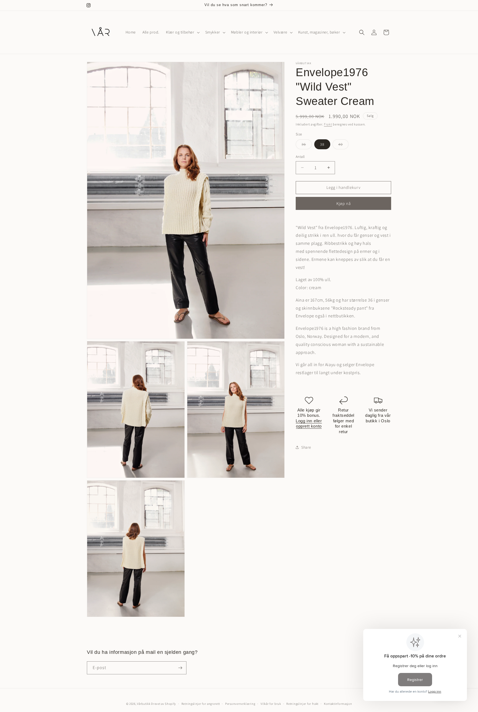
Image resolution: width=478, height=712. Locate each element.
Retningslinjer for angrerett (200, 703)
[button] (182, 32)
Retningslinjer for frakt (302, 703)
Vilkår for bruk (271, 703)
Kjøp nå (343, 203)
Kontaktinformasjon (338, 703)
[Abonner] (180, 667)
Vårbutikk (143, 704)
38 (322, 144)
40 (343, 145)
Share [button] (306, 447)
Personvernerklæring (240, 703)
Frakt (328, 124)
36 (307, 145)
